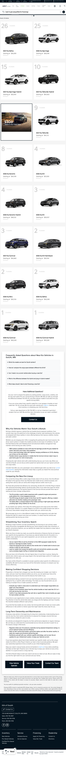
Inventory (6, 733)
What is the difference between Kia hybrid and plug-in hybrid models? (29, 378)
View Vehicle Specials (14, 664)
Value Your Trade (33, 663)
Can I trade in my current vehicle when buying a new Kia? (25, 373)
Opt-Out (32, 752)
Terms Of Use (13, 752)
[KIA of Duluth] (6, 6)
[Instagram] (7, 725)
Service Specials (22, 739)
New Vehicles (6, 736)
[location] (29, 1)
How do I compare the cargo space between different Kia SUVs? (27, 367)
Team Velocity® (49, 752)
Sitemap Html (24, 752)
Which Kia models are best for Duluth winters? (22, 362)
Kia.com (36, 752)
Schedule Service (22, 736)
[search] (64, 6)
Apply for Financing (39, 736)
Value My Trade (37, 739)
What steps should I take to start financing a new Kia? (24, 384)
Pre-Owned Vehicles (8, 739)
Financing (37, 733)
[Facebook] (3, 725)
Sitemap (19, 752)
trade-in (46, 405)
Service (20, 733)
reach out (41, 647)
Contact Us (33, 419)
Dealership (53, 733)
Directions (51, 739)
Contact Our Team (52, 663)
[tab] (32, 15)
